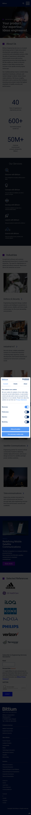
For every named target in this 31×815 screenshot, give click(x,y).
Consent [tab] (5, 384)
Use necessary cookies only (15, 434)
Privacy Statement (21, 399)
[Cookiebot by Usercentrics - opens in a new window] (22, 379)
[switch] (27, 412)
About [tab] (25, 384)
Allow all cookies (15, 429)
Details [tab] (15, 384)
